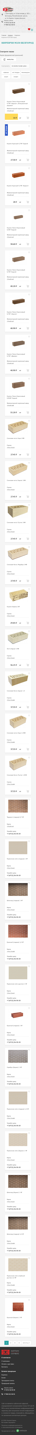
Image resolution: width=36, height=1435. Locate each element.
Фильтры (10, 59)
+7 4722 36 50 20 (9, 23)
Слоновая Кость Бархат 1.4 (16, 691)
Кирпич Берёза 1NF (13, 607)
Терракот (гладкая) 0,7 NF (15, 817)
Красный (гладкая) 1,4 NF (15, 942)
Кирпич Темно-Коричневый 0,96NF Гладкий (16, 397)
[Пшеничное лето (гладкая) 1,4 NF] (18, 1099)
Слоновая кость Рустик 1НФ (16, 522)
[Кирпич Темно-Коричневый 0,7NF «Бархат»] (18, 302)
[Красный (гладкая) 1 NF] (18, 1015)
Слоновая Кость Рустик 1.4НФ (17, 775)
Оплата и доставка (8, 1364)
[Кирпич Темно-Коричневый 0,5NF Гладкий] (18, 217)
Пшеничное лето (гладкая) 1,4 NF (18, 1109)
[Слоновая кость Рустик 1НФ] (18, 512)
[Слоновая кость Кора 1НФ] (18, 428)
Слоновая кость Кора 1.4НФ (16, 733)
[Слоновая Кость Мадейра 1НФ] (18, 554)
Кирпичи (4, 1375)
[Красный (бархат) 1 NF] (18, 1307)
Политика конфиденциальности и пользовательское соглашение (12, 1426)
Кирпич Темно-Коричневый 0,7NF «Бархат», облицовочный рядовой (17, 103)
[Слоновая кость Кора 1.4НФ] (18, 722)
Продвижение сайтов (8, 1431)
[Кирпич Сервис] (8, 10)
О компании (6, 1361)
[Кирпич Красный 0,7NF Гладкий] (18, 133)
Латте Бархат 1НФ (13, 649)
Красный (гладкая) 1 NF (14, 1025)
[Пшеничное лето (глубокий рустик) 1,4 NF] (18, 1265)
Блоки (4, 1378)
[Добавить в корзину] (27, 117)
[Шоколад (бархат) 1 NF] (18, 1182)
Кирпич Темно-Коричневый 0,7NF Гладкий (16, 271)
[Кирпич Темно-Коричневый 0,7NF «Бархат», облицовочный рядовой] (18, 91)
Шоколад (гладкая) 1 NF (15, 900)
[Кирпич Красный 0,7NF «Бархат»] (18, 175)
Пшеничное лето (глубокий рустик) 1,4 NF (16, 1277)
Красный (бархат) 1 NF (14, 1317)
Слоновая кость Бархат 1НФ (16, 480)
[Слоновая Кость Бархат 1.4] (18, 680)
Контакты (5, 1367)
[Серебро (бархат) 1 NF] (18, 1057)
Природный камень (8, 1383)
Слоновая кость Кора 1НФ (15, 438)
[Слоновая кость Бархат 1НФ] (18, 470)
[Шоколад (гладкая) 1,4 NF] (18, 1224)
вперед (26, 1342)
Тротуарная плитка (8, 1380)
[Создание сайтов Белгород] (21, 1431)
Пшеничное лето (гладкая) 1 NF (17, 859)
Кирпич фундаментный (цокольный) (11, 55)
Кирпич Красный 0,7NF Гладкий (17, 144)
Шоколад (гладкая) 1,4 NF (15, 1234)
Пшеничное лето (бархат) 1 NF (17, 1151)
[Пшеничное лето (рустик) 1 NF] (18, 973)
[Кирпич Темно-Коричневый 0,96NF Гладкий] (18, 386)
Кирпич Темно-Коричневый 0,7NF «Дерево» (16, 355)
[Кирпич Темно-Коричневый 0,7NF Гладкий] (18, 259)
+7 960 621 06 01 (9, 25)
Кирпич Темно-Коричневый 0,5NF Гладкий (16, 229)
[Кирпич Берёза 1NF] (18, 596)
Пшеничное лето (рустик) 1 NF (17, 984)
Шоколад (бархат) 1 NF (14, 1192)
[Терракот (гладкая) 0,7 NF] (18, 807)
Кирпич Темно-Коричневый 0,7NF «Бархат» (16, 313)
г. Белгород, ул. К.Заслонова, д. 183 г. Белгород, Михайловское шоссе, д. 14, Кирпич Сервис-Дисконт (17, 16)
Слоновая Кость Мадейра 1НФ (17, 564)
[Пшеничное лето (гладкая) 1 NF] (18, 848)
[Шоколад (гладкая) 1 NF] (18, 890)
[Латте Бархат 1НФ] (18, 638)
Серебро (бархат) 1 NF (14, 1067)
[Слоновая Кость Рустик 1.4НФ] (18, 765)
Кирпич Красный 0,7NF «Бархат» (18, 186)
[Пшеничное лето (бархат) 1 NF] (18, 1140)
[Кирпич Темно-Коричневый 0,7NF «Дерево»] (18, 344)
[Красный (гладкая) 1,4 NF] (18, 932)
